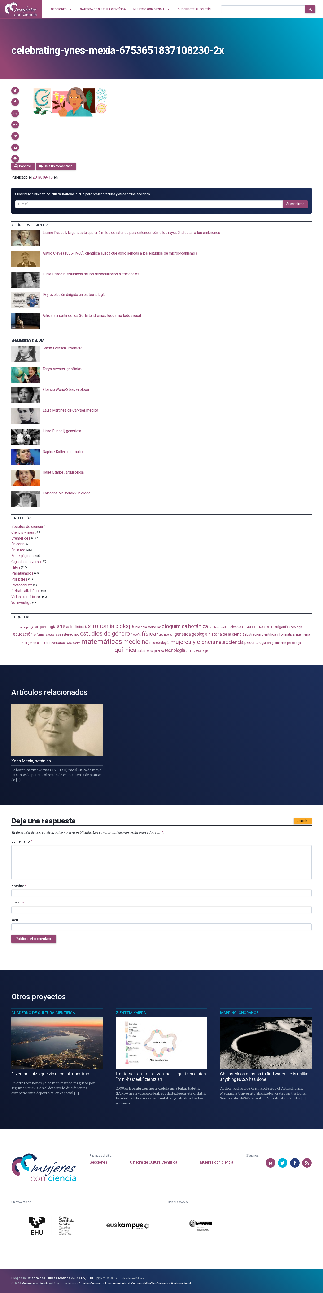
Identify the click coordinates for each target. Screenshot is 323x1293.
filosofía (136, 634)
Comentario (21, 841)
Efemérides (21, 538)
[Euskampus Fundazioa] (127, 1226)
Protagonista (21, 585)
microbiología (159, 643)
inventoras (57, 643)
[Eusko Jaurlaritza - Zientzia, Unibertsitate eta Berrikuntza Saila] (200, 1226)
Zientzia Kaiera (131, 1013)
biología (125, 626)
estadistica (54, 634)
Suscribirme (295, 204)
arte (61, 626)
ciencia (235, 627)
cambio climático (219, 627)
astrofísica (75, 627)
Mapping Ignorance (239, 1013)
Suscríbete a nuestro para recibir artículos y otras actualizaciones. (82, 194)
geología (199, 634)
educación (22, 634)
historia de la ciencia (226, 634)
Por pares (19, 579)
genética (182, 634)
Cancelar (303, 820)
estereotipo (70, 634)
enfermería (40, 634)
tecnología (175, 650)
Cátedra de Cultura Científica (153, 1162)
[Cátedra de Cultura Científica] (52, 1226)
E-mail (17, 903)
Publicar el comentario (33, 939)
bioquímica (174, 626)
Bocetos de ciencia (27, 526)
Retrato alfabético (26, 591)
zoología (202, 651)
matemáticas (101, 642)
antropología (27, 627)
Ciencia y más (22, 532)
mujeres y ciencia (192, 641)
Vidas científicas (25, 596)
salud (141, 651)
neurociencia (230, 642)
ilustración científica (260, 635)
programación (276, 643)
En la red (18, 550)
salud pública (155, 651)
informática (286, 635)
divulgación (280, 627)
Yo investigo (21, 602)
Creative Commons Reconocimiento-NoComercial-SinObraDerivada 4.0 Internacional (135, 1283)
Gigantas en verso (26, 561)
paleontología (255, 643)
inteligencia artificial (35, 643)
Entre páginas (22, 556)
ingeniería (303, 634)
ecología (296, 627)
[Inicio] (21, 9)
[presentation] (161, 238)
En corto (18, 544)
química (125, 649)
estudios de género (105, 633)
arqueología (45, 626)
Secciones (98, 1162)
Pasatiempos (22, 573)
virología (190, 651)
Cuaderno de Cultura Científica (43, 1013)
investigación (73, 643)
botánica (198, 626)
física (149, 633)
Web (14, 920)
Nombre (18, 886)
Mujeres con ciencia (216, 1162)
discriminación (256, 626)
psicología (294, 643)
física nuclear (165, 634)
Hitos (15, 567)
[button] (15, 90)
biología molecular (148, 627)
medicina (135, 642)
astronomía (99, 626)
